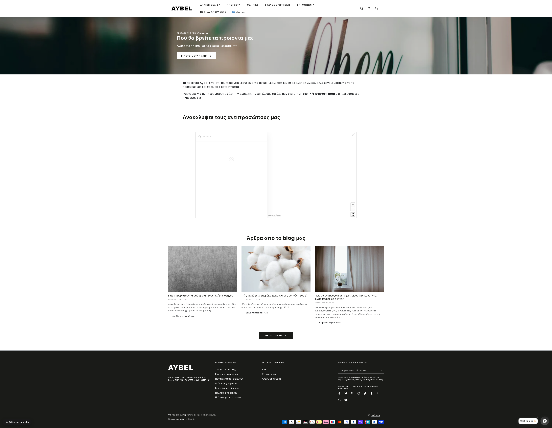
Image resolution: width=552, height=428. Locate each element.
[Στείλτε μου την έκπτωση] (382, 370)
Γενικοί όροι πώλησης (227, 388)
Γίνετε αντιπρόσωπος (227, 374)
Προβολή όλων (276, 335)
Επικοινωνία (269, 374)
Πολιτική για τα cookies (228, 397)
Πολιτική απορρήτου (226, 393)
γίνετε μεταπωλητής (196, 55)
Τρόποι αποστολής (225, 369)
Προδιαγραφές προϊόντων (229, 378)
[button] (240, 12)
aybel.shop (181, 415)
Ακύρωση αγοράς (271, 378)
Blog (264, 369)
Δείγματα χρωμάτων (226, 383)
